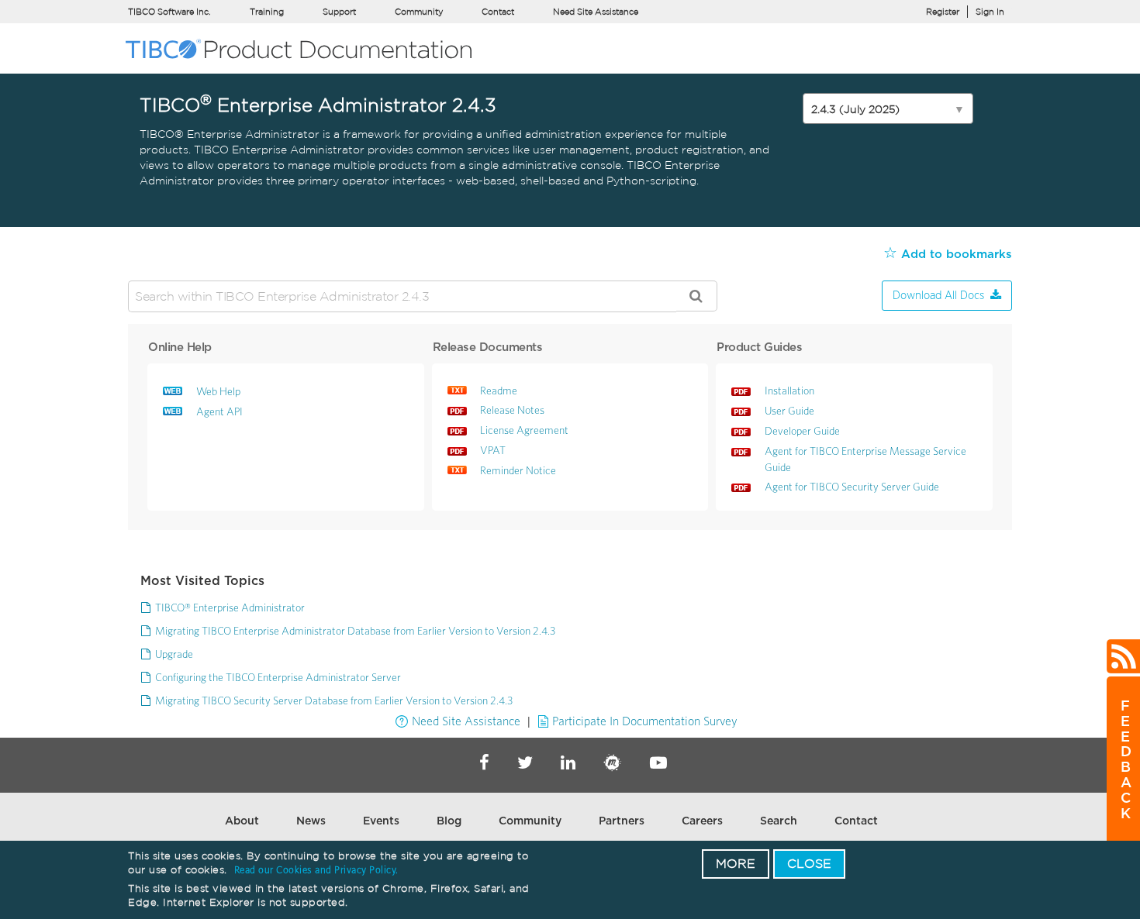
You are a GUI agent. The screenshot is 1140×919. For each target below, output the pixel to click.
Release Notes (512, 410)
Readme (498, 390)
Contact (498, 11)
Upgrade (174, 654)
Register (942, 11)
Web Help (218, 391)
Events (381, 821)
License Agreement (524, 430)
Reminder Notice (518, 470)
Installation (789, 390)
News (311, 821)
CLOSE (809, 863)
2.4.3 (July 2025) (888, 109)
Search (778, 821)
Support (339, 11)
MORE (735, 863)
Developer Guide (802, 431)
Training (267, 11)
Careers (702, 821)
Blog (449, 821)
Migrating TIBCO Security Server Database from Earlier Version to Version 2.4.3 (334, 700)
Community (419, 11)
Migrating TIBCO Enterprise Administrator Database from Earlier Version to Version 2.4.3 (355, 631)
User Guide (789, 410)
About (242, 821)
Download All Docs (938, 295)
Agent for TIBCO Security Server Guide (852, 486)
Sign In (990, 11)
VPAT (493, 450)
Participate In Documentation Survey (645, 721)
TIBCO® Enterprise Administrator (230, 607)
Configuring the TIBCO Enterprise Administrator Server (278, 677)
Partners (621, 821)
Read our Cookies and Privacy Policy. (316, 870)
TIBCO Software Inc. (169, 11)
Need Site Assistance (595, 11)
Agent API (219, 411)
